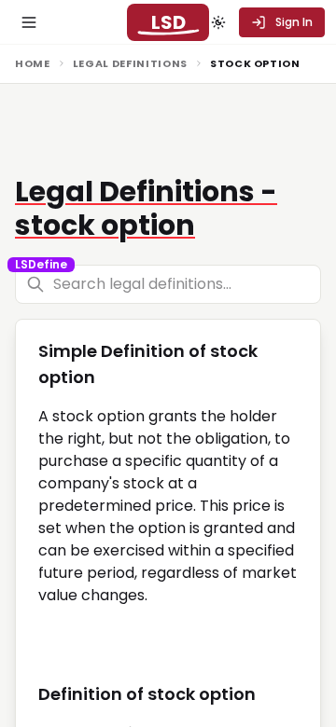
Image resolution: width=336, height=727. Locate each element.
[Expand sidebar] (29, 22)
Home (32, 63)
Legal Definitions (130, 63)
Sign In (294, 22)
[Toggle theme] (218, 22)
